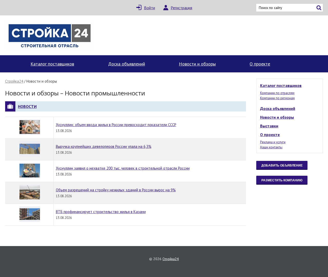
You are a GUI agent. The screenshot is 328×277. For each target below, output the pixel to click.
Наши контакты (271, 147)
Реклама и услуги (272, 142)
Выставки (269, 125)
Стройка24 (14, 81)
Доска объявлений (126, 64)
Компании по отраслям (277, 93)
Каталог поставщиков (52, 64)
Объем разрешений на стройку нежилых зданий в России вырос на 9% (116, 189)
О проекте (260, 64)
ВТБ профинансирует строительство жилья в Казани (101, 211)
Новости (27, 106)
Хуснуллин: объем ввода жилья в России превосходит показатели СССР (116, 124)
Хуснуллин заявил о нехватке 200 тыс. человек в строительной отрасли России (123, 168)
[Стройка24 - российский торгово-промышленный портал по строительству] (50, 35)
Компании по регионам (277, 98)
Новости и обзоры (197, 64)
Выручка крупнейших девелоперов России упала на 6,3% (103, 146)
